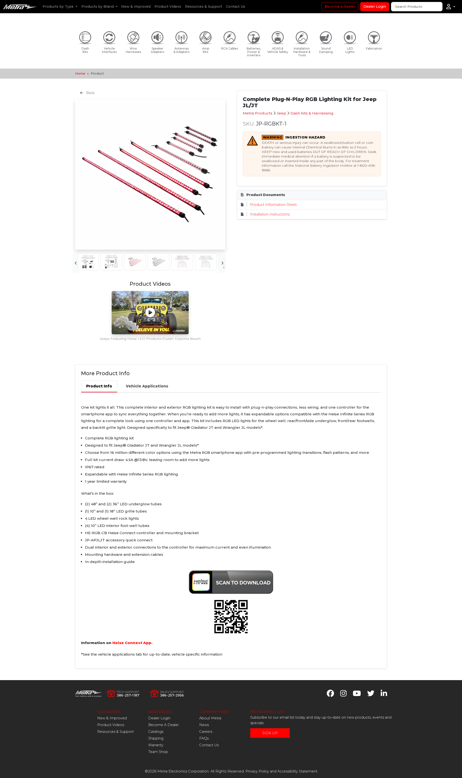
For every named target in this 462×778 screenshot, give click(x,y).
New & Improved (136, 6)
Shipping (155, 738)
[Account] (450, 6)
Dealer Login (374, 6)
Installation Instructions (270, 214)
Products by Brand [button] (98, 6)
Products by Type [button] (59, 6)
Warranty (155, 745)
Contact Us (235, 6)
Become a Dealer (340, 6)
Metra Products (257, 113)
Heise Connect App (131, 642)
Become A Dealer (163, 725)
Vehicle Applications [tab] (147, 386)
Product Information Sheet (273, 204)
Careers (205, 731)
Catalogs (155, 731)
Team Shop (158, 752)
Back (90, 93)
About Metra (210, 718)
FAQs (204, 738)
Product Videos (167, 6)
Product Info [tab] (99, 386)
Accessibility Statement (297, 771)
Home (80, 73)
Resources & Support (203, 6)
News (204, 725)
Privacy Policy (257, 771)
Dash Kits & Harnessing (312, 113)
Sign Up (270, 733)
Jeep (281, 113)
